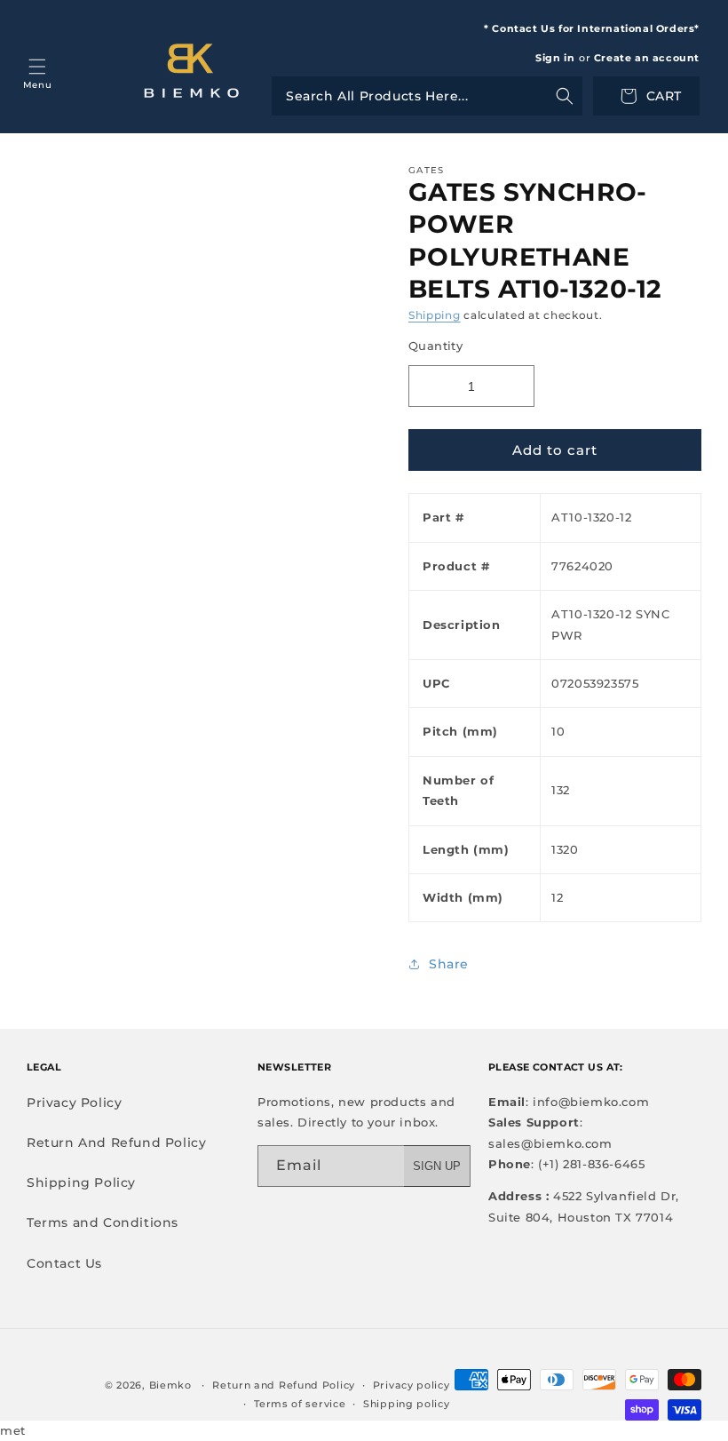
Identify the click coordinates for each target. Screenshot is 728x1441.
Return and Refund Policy (283, 1385)
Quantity (435, 345)
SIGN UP (437, 1166)
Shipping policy (406, 1403)
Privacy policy (411, 1385)
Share (449, 964)
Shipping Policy (81, 1182)
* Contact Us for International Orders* (592, 28)
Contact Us (64, 1263)
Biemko (170, 1385)
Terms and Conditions (102, 1222)
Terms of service (299, 1403)
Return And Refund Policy (116, 1142)
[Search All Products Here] (427, 95)
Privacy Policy (74, 1103)
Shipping (434, 315)
